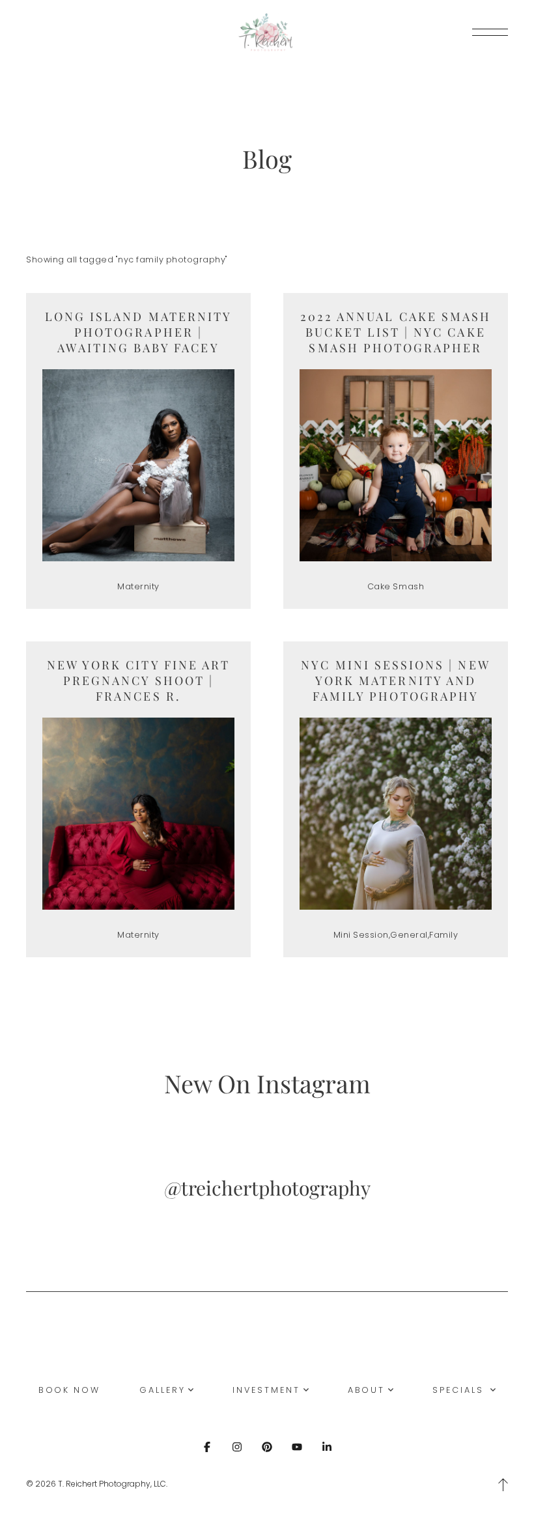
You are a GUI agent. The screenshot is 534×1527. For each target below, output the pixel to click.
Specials (459, 1389)
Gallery (162, 1389)
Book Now (69, 1389)
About (367, 1389)
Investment (266, 1389)
